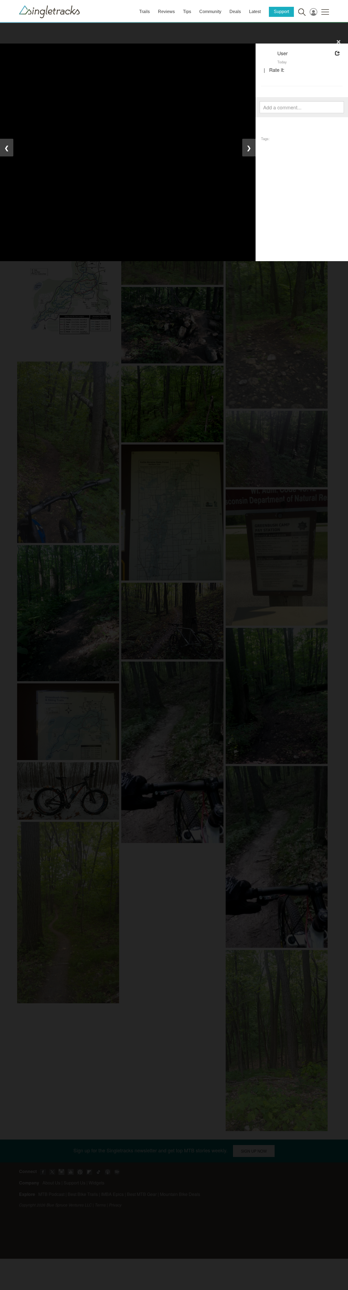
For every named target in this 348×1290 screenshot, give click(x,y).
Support (281, 11)
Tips (187, 11)
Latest (255, 11)
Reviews (166, 11)
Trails (144, 11)
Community (210, 11)
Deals (235, 11)
